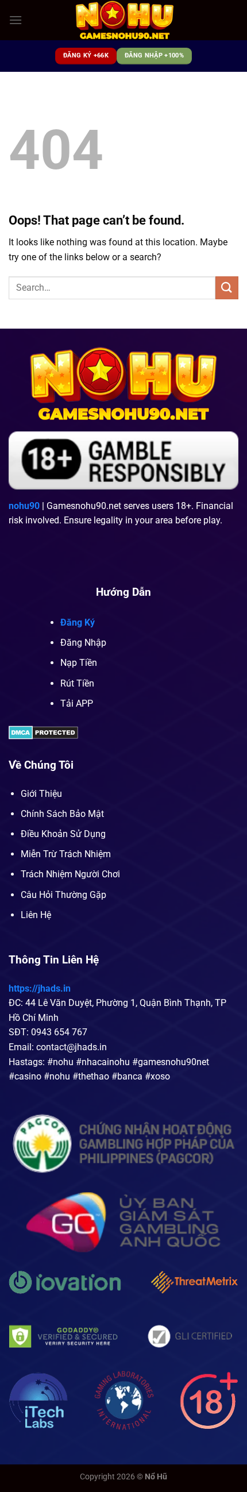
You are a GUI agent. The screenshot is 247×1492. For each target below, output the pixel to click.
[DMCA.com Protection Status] (43, 731)
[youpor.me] (124, 20)
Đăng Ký (77, 622)
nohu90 (24, 505)
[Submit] (226, 287)
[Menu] (15, 20)
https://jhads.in (40, 988)
